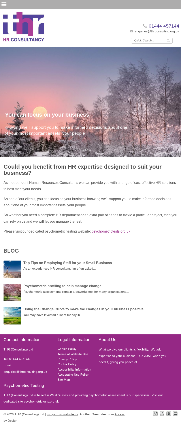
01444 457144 (164, 25)
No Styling (175, 413)
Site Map (64, 379)
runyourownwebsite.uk (62, 414)
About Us (107, 339)
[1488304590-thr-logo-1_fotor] (24, 28)
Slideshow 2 (90, 150)
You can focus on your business (47, 115)
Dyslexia (168, 413)
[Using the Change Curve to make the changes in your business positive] (12, 317)
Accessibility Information (74, 369)
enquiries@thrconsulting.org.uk (157, 31)
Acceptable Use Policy (73, 374)
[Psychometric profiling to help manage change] (12, 294)
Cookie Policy (67, 348)
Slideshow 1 (86, 150)
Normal (155, 413)
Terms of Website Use (73, 354)
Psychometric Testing (24, 385)
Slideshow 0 (83, 150)
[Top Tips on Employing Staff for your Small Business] (12, 270)
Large (162, 413)
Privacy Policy (67, 359)
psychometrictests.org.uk (111, 231)
